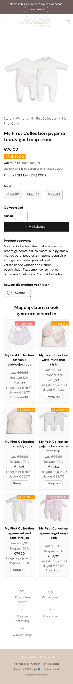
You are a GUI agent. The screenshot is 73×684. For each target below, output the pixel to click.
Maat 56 (33, 194)
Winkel (20, 118)
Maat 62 (54, 194)
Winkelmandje (22, 635)
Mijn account (50, 597)
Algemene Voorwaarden (27, 663)
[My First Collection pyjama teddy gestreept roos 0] (36, 77)
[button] (36, 9)
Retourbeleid (51, 669)
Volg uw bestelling (22, 618)
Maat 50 (13, 194)
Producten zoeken (22, 599)
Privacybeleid (51, 663)
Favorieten (50, 616)
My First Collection (43, 118)
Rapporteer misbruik (36, 674)
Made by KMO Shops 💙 (27, 669)
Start (7, 118)
